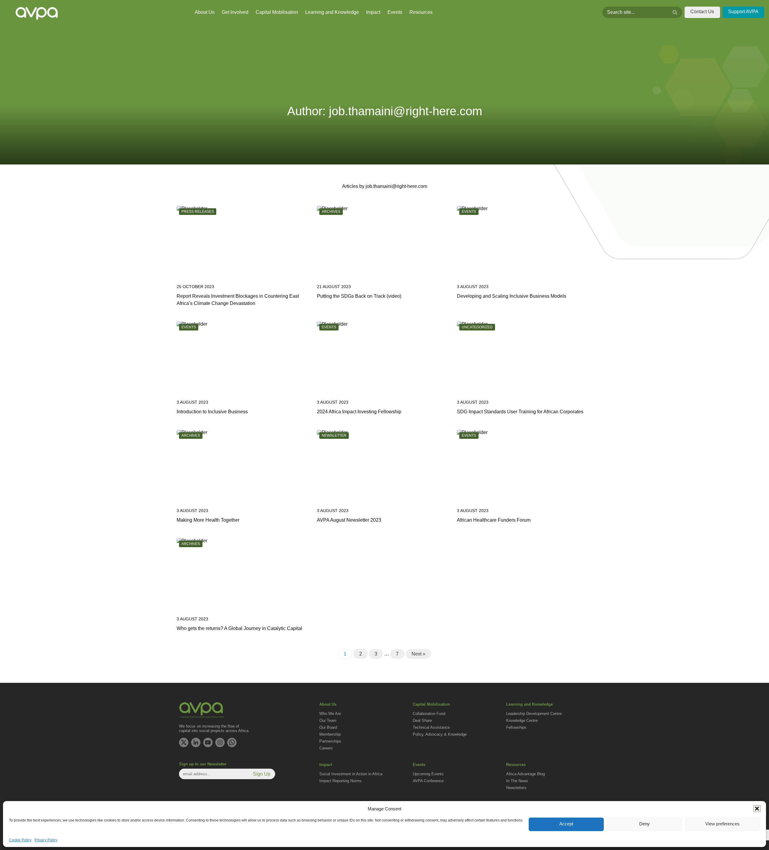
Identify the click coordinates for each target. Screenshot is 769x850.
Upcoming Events (428, 774)
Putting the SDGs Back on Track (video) (359, 296)
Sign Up (261, 773)
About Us (204, 12)
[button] (757, 809)
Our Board (328, 727)
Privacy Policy (46, 840)
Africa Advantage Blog (525, 774)
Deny (644, 823)
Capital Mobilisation (277, 12)
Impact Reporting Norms (340, 781)
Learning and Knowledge (332, 12)
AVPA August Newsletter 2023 (349, 520)
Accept (566, 823)
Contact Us (702, 11)
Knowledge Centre (522, 720)
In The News (517, 781)
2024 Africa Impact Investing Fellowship (359, 411)
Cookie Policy (20, 840)
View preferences (722, 823)
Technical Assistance (431, 727)
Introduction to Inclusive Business (212, 411)
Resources (421, 12)
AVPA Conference (428, 781)
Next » (418, 653)
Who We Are (330, 713)
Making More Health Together (208, 520)
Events (395, 12)
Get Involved (235, 12)
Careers (326, 748)
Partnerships (330, 741)
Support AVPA (743, 11)
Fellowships (516, 727)
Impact (373, 12)
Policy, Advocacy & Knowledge (440, 734)
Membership (330, 734)
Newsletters (516, 787)
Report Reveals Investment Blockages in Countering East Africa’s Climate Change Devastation (238, 300)
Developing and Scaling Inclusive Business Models (511, 296)
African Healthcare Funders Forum (493, 520)
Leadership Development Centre (534, 713)
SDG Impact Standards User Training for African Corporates (520, 411)
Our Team (327, 720)
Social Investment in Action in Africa (350, 774)
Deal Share (422, 720)
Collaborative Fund (429, 713)
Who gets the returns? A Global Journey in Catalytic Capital (239, 628)
